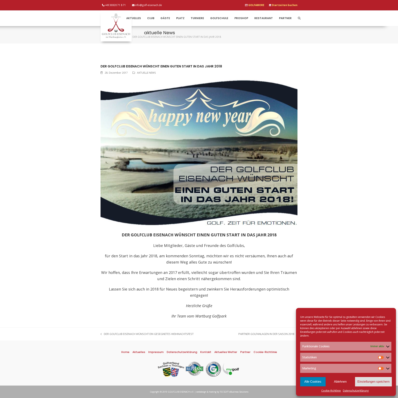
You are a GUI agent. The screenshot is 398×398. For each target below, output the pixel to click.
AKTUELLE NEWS (146, 72)
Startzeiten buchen (284, 5)
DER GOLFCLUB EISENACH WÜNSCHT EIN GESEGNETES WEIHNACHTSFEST (147, 334)
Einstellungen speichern (373, 381)
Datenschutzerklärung (356, 390)
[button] (299, 18)
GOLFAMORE (256, 5)
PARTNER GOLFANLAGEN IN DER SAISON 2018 (266, 334)
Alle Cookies (312, 381)
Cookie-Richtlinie (331, 390)
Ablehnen (340, 381)
